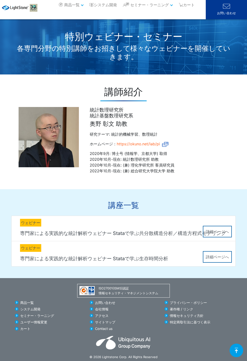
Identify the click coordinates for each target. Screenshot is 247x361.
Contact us (104, 329)
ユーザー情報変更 (33, 322)
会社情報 (102, 309)
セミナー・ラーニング (149, 4)
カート (25, 329)
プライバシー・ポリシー (188, 303)
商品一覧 (72, 4)
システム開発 (105, 4)
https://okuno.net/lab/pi (138, 143)
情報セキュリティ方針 (187, 316)
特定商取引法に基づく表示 (190, 322)
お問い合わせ (226, 13)
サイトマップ (105, 322)
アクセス (102, 316)
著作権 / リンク (181, 309)
